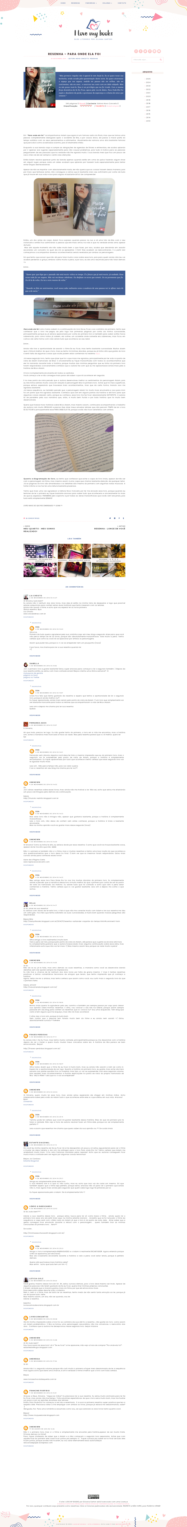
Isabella (34, 663)
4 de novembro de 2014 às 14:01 (49, 752)
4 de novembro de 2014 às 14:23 (49, 877)
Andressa (34, 1359)
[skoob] (154, 51)
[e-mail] (159, 51)
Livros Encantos (38, 1317)
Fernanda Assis (37, 723)
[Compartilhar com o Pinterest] (119, 518)
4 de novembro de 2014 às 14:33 (43, 962)
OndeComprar (113, 106)
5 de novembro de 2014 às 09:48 (43, 1319)
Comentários (32, 518)
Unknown (34, 782)
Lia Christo (35, 596)
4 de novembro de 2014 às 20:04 (43, 1092)
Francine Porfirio (39, 1391)
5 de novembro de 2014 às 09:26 (43, 1281)
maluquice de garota (33, 673)
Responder (29, 617)
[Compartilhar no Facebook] (115, 518)
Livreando (28, 1101)
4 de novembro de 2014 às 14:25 (49, 936)
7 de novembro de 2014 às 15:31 (43, 1393)
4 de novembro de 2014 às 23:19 (49, 1117)
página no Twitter (31, 677)
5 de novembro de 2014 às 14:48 (43, 1340)
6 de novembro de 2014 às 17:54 (43, 1361)
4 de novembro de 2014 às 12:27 (43, 598)
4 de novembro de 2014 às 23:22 (49, 1248)
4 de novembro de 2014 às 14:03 (43, 842)
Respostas (36, 623)
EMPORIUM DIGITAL (123, 1524)
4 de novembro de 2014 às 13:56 (43, 666)
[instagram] (136, 51)
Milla (32, 903)
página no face (31, 675)
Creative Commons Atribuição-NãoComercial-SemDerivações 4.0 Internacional (93, 1504)
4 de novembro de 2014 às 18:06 (49, 1002)
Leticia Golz (36, 1279)
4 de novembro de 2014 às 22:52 (43, 1208)
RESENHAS (75, 3)
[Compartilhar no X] (110, 518)
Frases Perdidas (38, 1035)
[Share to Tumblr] (123, 518)
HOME (63, 3)
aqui (98, 353)
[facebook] (141, 51)
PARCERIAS (90, 3)
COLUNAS (107, 3)
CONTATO (122, 3)
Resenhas (94, 58)
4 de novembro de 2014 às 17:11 (43, 1037)
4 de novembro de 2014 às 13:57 (49, 693)
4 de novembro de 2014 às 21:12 (43, 1145)
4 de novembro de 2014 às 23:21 (49, 1178)
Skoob (82, 103)
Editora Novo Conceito (79, 58)
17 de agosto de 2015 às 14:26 (42, 1429)
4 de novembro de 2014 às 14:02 (43, 784)
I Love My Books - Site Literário (86, 1524)
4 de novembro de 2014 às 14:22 (49, 813)
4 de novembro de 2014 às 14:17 (43, 905)
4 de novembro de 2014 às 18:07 (49, 1064)
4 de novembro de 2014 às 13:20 (49, 629)
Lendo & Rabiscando (40, 1206)
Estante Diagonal (39, 1143)
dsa (37, 627)
